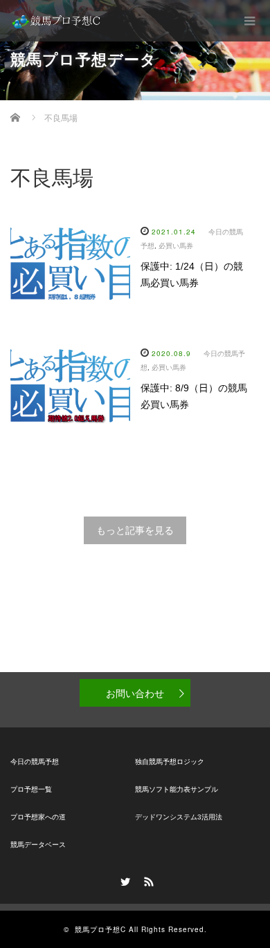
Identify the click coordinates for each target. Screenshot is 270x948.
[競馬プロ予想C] (57, 20)
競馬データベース (38, 844)
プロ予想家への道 (38, 817)
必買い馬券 (176, 246)
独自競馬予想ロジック (169, 761)
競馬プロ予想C (100, 929)
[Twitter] (123, 879)
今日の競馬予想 (34, 761)
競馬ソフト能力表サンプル (176, 789)
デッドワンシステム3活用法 (178, 817)
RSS (146, 879)
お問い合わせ (135, 693)
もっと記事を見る (135, 530)
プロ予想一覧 (31, 789)
